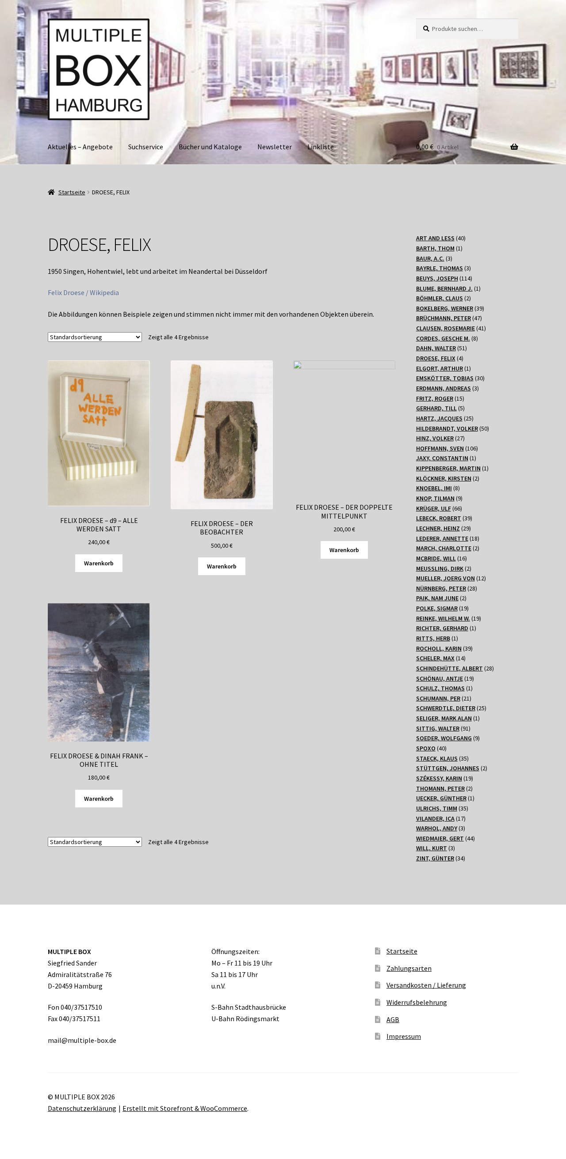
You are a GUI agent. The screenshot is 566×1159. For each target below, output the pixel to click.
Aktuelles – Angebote (80, 146)
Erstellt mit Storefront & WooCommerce (184, 1108)
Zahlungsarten (409, 968)
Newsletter (274, 146)
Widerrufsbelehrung (416, 1002)
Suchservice (145, 146)
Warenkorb (99, 563)
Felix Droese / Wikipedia (83, 292)
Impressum (403, 1036)
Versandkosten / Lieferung (426, 985)
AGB (392, 1019)
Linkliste (320, 146)
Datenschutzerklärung (82, 1108)
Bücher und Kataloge (210, 146)
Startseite (71, 192)
